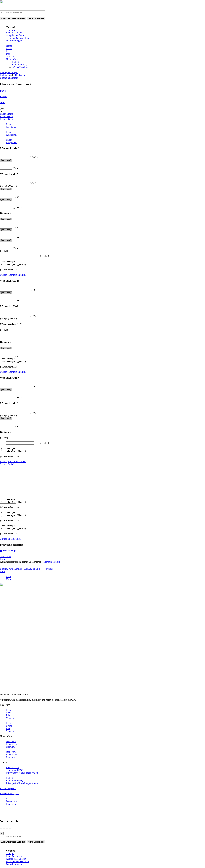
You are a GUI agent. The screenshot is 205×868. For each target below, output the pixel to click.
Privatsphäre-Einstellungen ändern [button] (22, 773)
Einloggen (5, 75)
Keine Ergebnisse (36, 18)
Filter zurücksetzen (17, 274)
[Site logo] (22, 10)
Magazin (10, 56)
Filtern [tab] (9, 124)
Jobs (8, 54)
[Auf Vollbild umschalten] (7, 828)
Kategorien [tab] (11, 127)
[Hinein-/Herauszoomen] (10, 828)
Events (9, 51)
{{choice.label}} (42, 256)
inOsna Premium (20, 67)
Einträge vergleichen (21, 568)
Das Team (11, 741)
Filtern (3, 113)
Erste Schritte (18, 62)
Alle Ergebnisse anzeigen (13, 18)
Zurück (11, 464)
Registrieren (21, 75)
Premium (10, 746)
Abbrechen (48, 568)
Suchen (3, 274)
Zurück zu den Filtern (10, 538)
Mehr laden (5, 556)
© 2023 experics (8, 788)
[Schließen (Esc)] (1, 828)
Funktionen (11, 744)
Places (9, 48)
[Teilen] (4, 828)
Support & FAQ (19, 64)
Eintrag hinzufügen (9, 72)
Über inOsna (12, 59)
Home (9, 45)
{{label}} (33, 157)
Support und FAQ (14, 770)
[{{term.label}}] (6, 160)
